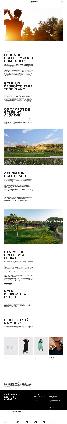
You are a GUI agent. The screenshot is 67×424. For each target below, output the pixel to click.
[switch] (27, 422)
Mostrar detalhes (50, 422)
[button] (61, 335)
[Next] (61, 310)
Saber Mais (8, 284)
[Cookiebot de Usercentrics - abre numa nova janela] (6, 422)
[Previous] (58, 310)
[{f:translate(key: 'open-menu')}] (62, 2)
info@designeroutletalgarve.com (54, 402)
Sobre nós (50, 409)
